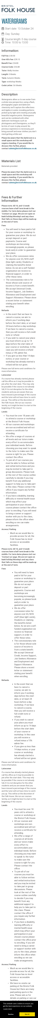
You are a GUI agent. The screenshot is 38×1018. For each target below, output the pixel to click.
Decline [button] (11, 1014)
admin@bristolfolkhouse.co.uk (23, 148)
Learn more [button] (7, 1009)
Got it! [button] (27, 1014)
